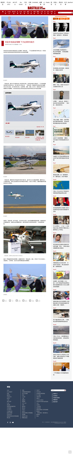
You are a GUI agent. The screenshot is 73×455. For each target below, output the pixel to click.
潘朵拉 (23, 408)
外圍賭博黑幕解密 (26, 391)
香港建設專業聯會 (40, 393)
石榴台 (30, 3)
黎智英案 (14, 12)
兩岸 (44, 12)
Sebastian (9, 396)
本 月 (67, 18)
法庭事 (24, 12)
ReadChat (9, 414)
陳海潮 (38, 414)
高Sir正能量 (25, 393)
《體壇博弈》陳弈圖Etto (42, 412)
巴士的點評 (9, 391)
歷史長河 (61, 3)
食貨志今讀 (24, 416)
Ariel (8, 390)
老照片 (23, 411)
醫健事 (38, 12)
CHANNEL (35, 2)
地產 (31, 12)
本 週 (61, 18)
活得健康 (9, 408)
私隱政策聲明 (56, 397)
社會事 (20, 12)
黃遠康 (8, 404)
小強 (8, 400)
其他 (54, 12)
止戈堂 (23, 396)
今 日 (55, 18)
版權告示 (55, 393)
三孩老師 (38, 406)
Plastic (48, 2)
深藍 (8, 393)
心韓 (44, 3)
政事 (17, 12)
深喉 (23, 390)
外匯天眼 (38, 396)
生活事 (65, 3)
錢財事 (28, 12)
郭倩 (23, 395)
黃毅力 (38, 398)
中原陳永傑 (9, 411)
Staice (23, 409)
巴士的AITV (9, 3)
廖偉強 (23, 406)
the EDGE (21, 3)
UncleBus (9, 409)
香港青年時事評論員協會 (42, 401)
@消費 (48, 12)
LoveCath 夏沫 (39, 400)
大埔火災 (9, 12)
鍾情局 (8, 395)
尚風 (23, 404)
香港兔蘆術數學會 (11, 406)
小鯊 (23, 398)
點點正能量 (9, 412)
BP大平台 (15, 3)
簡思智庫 (38, 408)
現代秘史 (38, 391)
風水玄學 (9, 401)
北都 (5, 12)
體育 (51, 3)
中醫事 (34, 12)
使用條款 (55, 395)
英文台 (25, 3)
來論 (37, 416)
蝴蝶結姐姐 (24, 417)
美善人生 (55, 3)
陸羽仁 (8, 398)
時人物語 (38, 395)
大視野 (41, 12)
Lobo (8, 403)
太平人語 (24, 403)
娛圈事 (40, 3)
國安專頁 (3, 3)
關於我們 (55, 401)
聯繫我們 (55, 399)
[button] (41, 126)
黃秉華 (23, 401)
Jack (37, 403)
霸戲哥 (23, 400)
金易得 (38, 404)
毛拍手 (38, 390)
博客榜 (51, 12)
